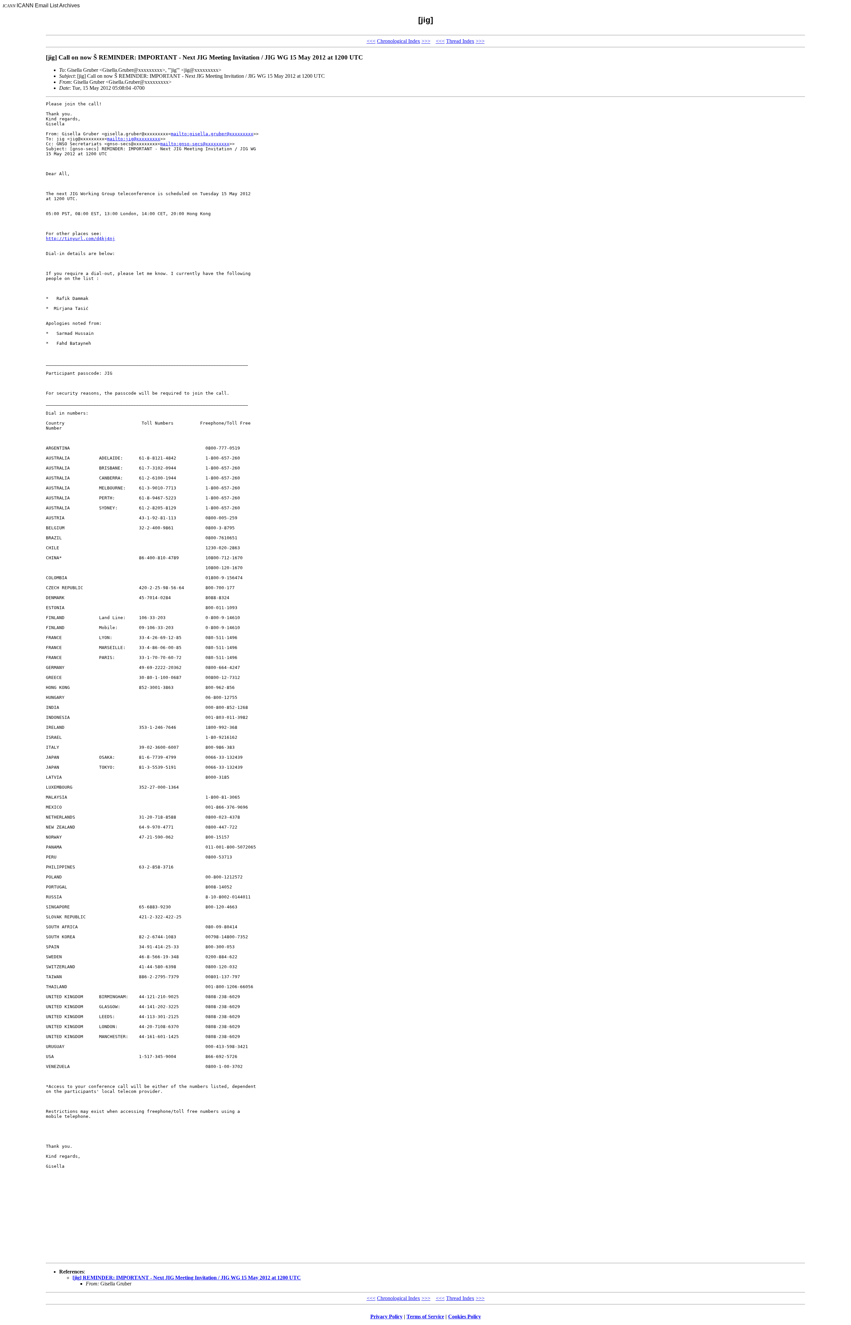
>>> (426, 41)
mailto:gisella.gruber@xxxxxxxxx (212, 133)
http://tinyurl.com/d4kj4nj (80, 238)
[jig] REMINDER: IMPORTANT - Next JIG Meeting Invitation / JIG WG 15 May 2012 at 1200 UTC (186, 1277)
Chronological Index (398, 41)
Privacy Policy (386, 1316)
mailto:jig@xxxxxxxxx (133, 138)
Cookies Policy (464, 1316)
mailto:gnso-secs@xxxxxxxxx (194, 143)
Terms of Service (425, 1316)
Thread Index (460, 41)
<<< (371, 41)
